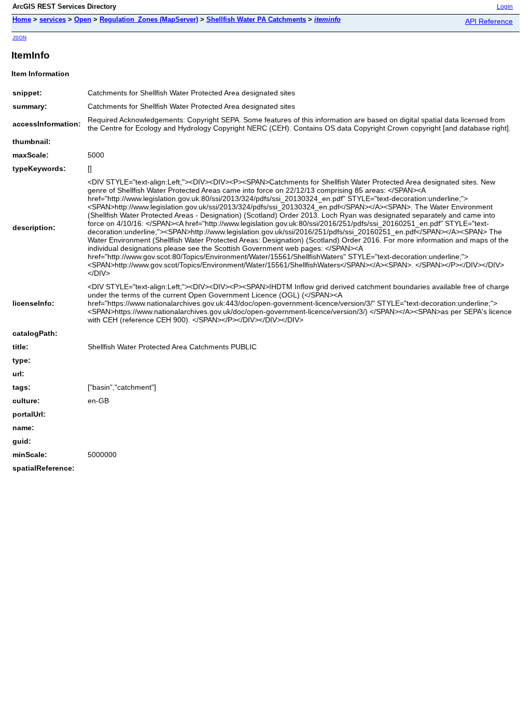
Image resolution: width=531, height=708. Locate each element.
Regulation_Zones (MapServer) (149, 19)
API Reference (489, 21)
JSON (19, 37)
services (52, 19)
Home (21, 19)
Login (505, 7)
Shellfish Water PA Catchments (256, 19)
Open (82, 19)
